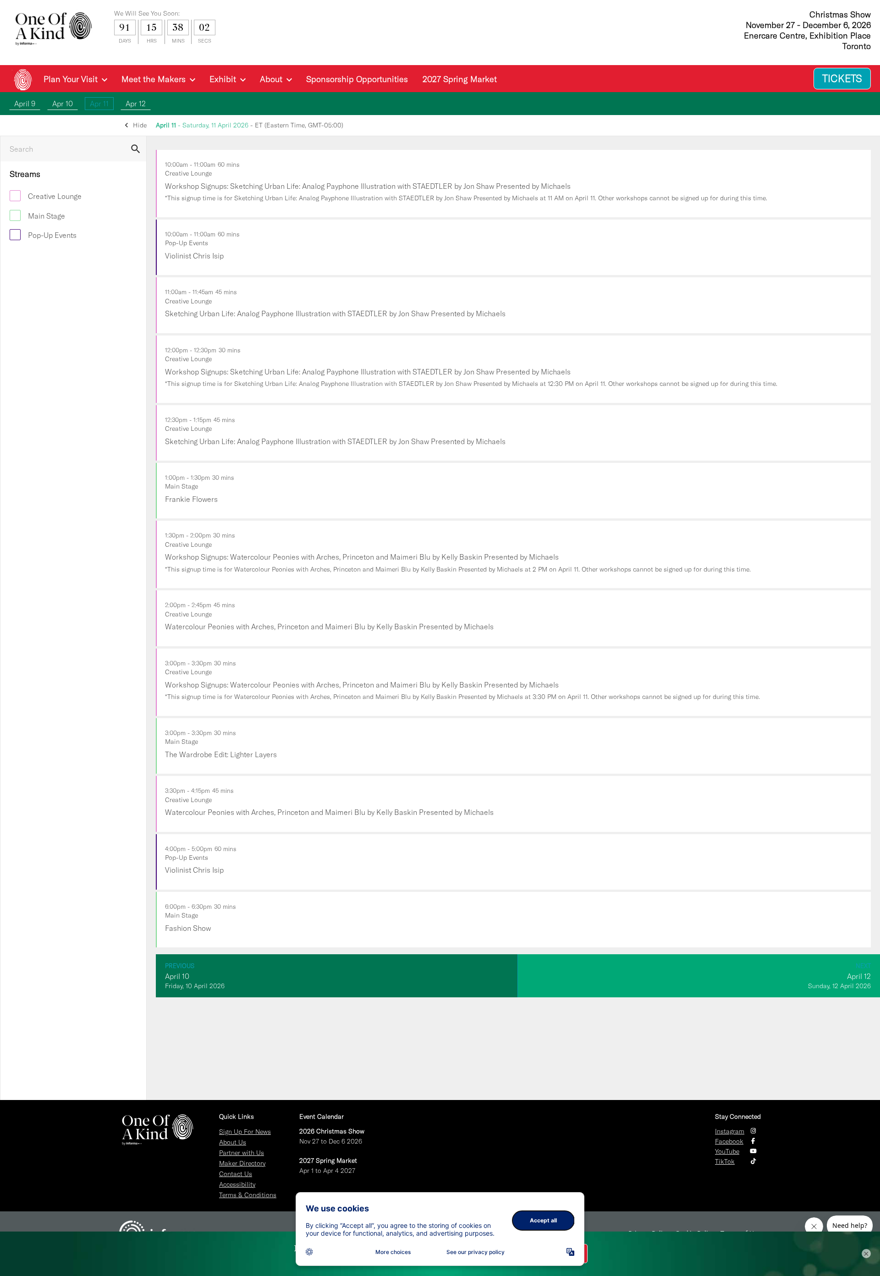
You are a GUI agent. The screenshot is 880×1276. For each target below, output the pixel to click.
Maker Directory (242, 1163)
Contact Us (235, 1174)
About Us (232, 1142)
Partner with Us (241, 1153)
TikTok (725, 1161)
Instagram (729, 1131)
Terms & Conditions (247, 1195)
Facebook (729, 1141)
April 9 (24, 103)
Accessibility (237, 1184)
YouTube (727, 1151)
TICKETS (842, 78)
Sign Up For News (245, 1132)
